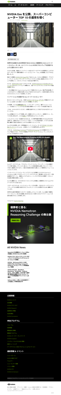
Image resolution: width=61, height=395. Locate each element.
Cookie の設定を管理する (34, 387)
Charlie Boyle (24, 20)
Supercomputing (18, 200)
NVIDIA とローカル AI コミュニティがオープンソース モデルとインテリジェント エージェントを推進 (18, 258)
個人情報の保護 (11, 387)
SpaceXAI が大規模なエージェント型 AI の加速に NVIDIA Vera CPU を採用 (18, 253)
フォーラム (10, 325)
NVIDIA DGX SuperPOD (22, 77)
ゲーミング (39, 5)
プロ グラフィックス (51, 5)
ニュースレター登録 (12, 363)
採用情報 (9, 327)
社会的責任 (10, 313)
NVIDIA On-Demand (12, 372)
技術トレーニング (12, 344)
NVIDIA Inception (12, 338)
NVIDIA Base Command (19, 130)
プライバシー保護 (21, 387)
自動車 (32, 5)
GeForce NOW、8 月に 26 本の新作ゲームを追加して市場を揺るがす (18, 280)
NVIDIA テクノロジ (12, 305)
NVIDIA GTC (10, 369)
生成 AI (24, 116)
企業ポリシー (16, 389)
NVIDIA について (11, 300)
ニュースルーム (11, 355)
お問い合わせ (36, 389)
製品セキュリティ (26, 389)
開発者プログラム (12, 333)
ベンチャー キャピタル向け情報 (15, 341)
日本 (52, 393)
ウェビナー (10, 361)
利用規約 (45, 387)
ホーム (10, 5)
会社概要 (9, 302)
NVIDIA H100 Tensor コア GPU (35, 100)
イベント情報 (10, 366)
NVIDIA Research (12, 308)
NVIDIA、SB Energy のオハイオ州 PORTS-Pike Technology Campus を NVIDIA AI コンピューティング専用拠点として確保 (18, 265)
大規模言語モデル (21, 104)
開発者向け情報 (11, 330)
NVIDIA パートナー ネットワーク (16, 336)
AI (15, 5)
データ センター (23, 5)
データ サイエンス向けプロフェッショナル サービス (21, 347)
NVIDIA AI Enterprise (33, 130)
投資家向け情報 (11, 311)
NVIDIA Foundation (12, 316)
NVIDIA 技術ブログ (12, 358)
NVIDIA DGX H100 (17, 83)
